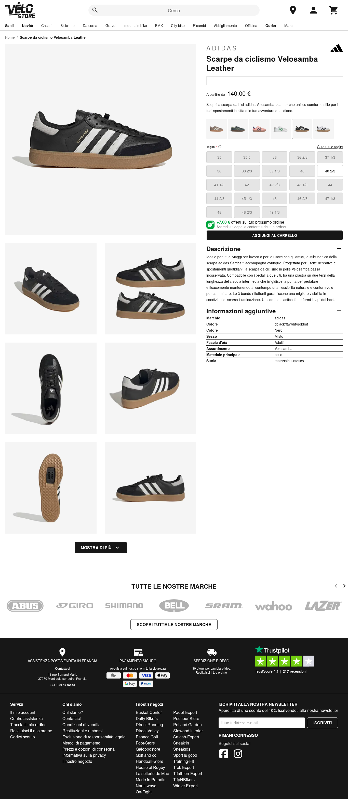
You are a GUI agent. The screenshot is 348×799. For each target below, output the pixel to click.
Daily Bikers (147, 718)
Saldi (9, 25)
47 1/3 (330, 198)
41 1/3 (219, 184)
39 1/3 (275, 170)
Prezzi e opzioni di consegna (88, 749)
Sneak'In (181, 743)
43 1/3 (302, 184)
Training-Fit (183, 761)
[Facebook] (224, 754)
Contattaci (62, 668)
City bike (178, 25)
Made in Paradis (150, 779)
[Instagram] (238, 754)
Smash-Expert (186, 737)
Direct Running (149, 724)
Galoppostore (148, 749)
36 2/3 (302, 157)
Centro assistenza (26, 718)
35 (219, 157)
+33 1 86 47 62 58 (62, 684)
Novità (27, 25)
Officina (251, 25)
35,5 (246, 157)
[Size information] (220, 146)
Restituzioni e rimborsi (82, 731)
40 (302, 170)
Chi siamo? (72, 712)
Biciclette (67, 25)
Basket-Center (149, 712)
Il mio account (22, 712)
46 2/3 (302, 198)
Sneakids (181, 749)
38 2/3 (247, 170)
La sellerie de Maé (152, 773)
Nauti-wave (146, 786)
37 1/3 (330, 157)
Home (10, 37)
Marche (290, 25)
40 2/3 (330, 170)
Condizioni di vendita (81, 724)
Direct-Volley (147, 731)
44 (330, 184)
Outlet (270, 25)
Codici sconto (22, 737)
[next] (344, 586)
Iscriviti (322, 723)
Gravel (110, 25)
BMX (159, 25)
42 (247, 184)
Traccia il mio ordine (28, 724)
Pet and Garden (187, 724)
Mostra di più (96, 547)
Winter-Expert (185, 786)
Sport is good (185, 755)
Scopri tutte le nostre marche (174, 624)
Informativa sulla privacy (84, 755)
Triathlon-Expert (187, 773)
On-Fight (144, 792)
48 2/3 (247, 212)
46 (275, 198)
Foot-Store (145, 743)
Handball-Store (149, 761)
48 (219, 212)
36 (275, 157)
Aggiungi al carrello (274, 235)
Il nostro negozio (77, 761)
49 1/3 (275, 212)
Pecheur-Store (186, 718)
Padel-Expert (185, 712)
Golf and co (146, 755)
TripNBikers (184, 779)
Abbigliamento (225, 25)
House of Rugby (150, 767)
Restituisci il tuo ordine (211, 672)
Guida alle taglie (330, 146)
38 (219, 170)
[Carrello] (334, 10)
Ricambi (199, 25)
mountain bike (135, 25)
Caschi (46, 25)
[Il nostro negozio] (293, 10)
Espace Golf (147, 737)
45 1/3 (247, 198)
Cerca (174, 10)
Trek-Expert (183, 767)
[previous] (336, 586)
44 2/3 (219, 198)
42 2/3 (275, 184)
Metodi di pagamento (81, 743)
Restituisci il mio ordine (31, 731)
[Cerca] (95, 10)
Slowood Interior (188, 731)
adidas (222, 48)
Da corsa (90, 25)
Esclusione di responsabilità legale (94, 737)
